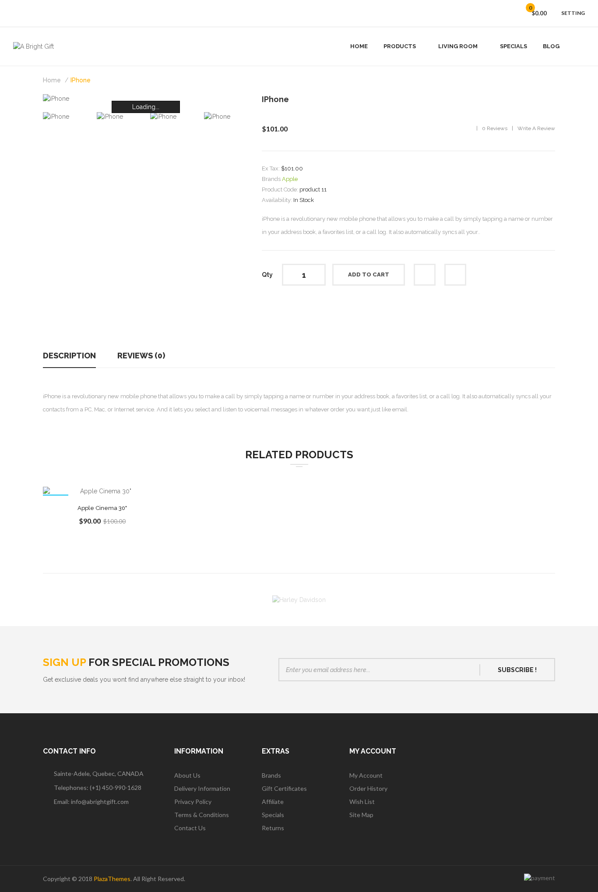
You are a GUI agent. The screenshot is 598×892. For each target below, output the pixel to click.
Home (52, 80)
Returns (273, 828)
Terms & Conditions (201, 814)
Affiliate (273, 801)
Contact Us (190, 828)
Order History (368, 788)
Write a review (536, 128)
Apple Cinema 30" (102, 508)
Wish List (362, 801)
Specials (273, 814)
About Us (187, 775)
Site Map (361, 814)
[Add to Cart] (80, 491)
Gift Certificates (284, 788)
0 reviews (494, 128)
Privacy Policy (192, 801)
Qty (267, 274)
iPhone (80, 80)
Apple (290, 179)
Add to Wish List (425, 275)
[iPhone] (110, 116)
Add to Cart (368, 274)
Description (69, 355)
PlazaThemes (112, 878)
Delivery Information (202, 788)
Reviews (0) (141, 355)
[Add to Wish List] (124, 491)
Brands (271, 775)
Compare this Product (455, 275)
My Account (366, 775)
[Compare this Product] (102, 491)
